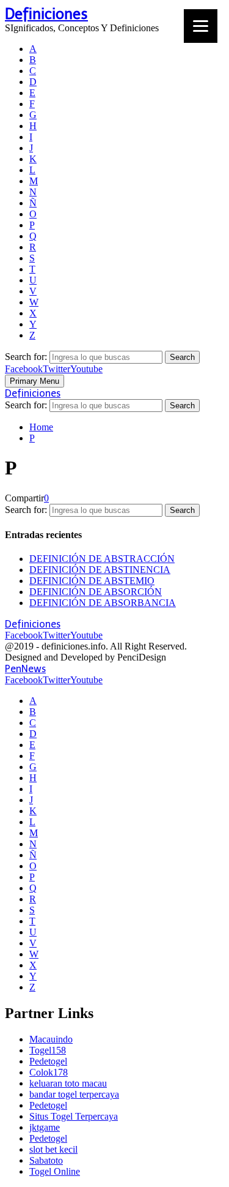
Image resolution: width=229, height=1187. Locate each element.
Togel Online (54, 1171)
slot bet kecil (53, 1149)
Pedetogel (48, 1061)
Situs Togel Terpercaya (73, 1116)
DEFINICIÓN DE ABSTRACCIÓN (102, 558)
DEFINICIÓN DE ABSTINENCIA (99, 569)
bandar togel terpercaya (74, 1094)
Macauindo (51, 1039)
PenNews (25, 669)
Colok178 (48, 1072)
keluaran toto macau (68, 1083)
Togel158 (47, 1050)
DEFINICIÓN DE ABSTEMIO (91, 580)
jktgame (44, 1127)
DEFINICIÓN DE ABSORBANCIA (102, 602)
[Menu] (200, 26)
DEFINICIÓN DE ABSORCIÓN (95, 591)
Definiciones (46, 14)
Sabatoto (46, 1160)
